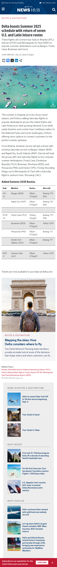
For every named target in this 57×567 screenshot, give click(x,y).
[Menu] (3, 9)
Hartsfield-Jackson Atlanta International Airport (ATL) (29, 369)
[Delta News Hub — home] (28, 12)
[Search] (53, 9)
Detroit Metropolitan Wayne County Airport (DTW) (22, 372)
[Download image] (53, 104)
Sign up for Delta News (14, 3)
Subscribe (42, 563)
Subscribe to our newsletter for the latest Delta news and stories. (17, 562)
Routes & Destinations (17, 335)
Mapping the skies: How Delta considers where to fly (23, 342)
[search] (53, 9)
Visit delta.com (48, 3)
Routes (4, 369)
